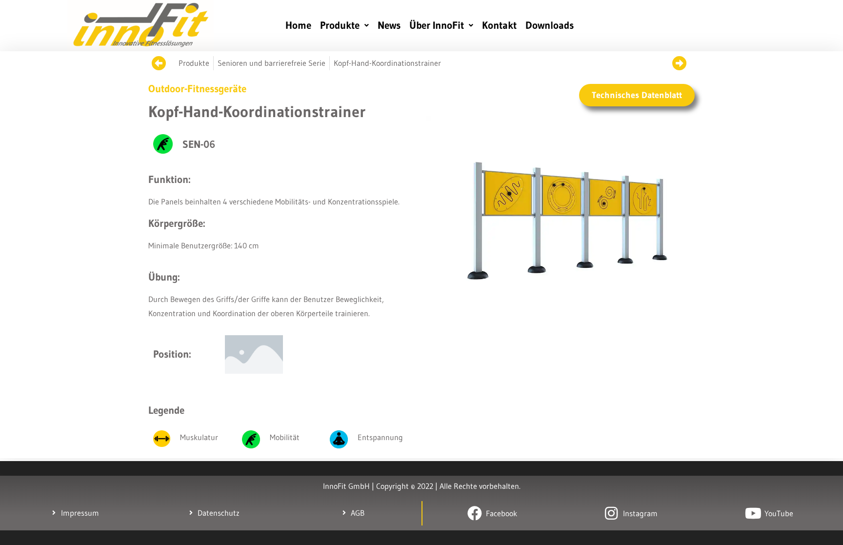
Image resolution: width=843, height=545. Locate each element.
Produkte (340, 25)
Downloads (549, 25)
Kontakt (499, 25)
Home (298, 25)
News (389, 25)
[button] (344, 25)
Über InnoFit (436, 25)
